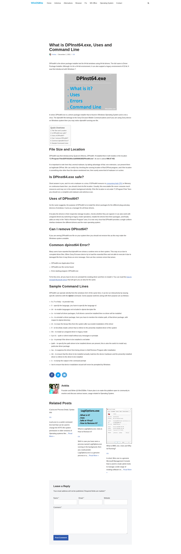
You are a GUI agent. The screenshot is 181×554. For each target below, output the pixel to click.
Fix (86, 3)
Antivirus (57, 3)
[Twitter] (58, 375)
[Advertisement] (90, 27)
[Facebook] (51, 375)
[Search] (148, 3)
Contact (119, 3)
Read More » (94, 455)
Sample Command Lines (60, 143)
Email (81, 498)
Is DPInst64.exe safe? (59, 133)
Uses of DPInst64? (58, 135)
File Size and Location (59, 130)
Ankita (54, 54)
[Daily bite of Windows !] (37, 3)
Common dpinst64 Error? (60, 140)
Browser (79, 3)
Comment (57, 507)
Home (49, 3)
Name (56, 498)
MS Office (93, 3)
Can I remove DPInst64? (60, 138)
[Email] (64, 375)
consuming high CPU (114, 183)
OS (74, 54)
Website (107, 498)
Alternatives (68, 3)
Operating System (106, 3)
